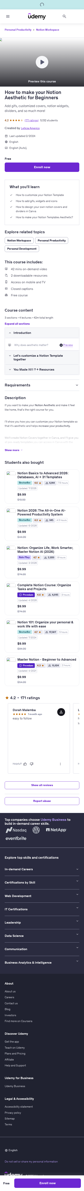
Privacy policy (13, 1112)
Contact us (11, 1003)
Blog (7, 1009)
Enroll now (42, 167)
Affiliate (9, 1059)
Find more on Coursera (18, 1021)
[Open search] (64, 16)
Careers (9, 997)
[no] (31, 764)
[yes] (25, 764)
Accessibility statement (19, 1106)
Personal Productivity (18, 29)
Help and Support (15, 1065)
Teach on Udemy (15, 1047)
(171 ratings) (32, 120)
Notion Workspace (47, 29)
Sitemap (10, 1118)
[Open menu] (8, 16)
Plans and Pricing (15, 1053)
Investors (10, 1015)
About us (10, 991)
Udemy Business (53, 820)
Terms (8, 1124)
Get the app (12, 1041)
